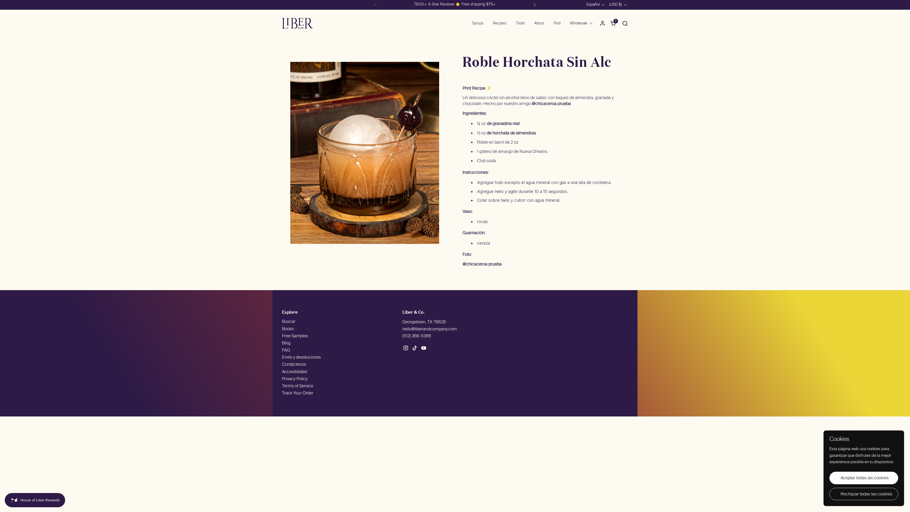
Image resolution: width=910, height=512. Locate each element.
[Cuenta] (602, 23)
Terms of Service (297, 386)
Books (288, 329)
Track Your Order (297, 393)
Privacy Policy (295, 379)
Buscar (289, 321)
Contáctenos (294, 364)
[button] (625, 23)
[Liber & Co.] (297, 23)
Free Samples (295, 336)
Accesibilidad (294, 372)
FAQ (286, 350)
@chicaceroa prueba (551, 104)
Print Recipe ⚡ (477, 88)
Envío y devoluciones (301, 357)
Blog (286, 343)
